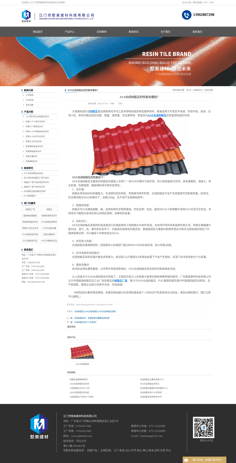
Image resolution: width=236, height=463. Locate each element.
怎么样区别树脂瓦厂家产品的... (37, 178)
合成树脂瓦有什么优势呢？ (85, 322)
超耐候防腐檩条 (30, 216)
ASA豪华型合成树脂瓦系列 (37, 117)
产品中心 (69, 31)
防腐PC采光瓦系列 (34, 141)
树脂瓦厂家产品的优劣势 (34, 187)
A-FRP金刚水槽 (49, 228)
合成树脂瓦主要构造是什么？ (152, 379)
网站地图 (197, 2)
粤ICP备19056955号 (74, 446)
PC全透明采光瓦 (30, 241)
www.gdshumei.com (81, 436)
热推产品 (92, 450)
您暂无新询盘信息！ (74, 450)
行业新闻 (29, 100)
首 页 (189, 90)
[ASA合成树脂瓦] (82, 351)
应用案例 (101, 31)
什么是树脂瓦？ (30, 196)
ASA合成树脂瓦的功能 (79, 392)
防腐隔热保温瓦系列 (34, 146)
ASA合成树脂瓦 (91, 311)
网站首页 (38, 31)
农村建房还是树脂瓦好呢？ (35, 191)
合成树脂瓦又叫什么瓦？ (80, 388)
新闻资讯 (133, 31)
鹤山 (139, 450)
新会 (122, 450)
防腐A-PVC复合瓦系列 (35, 121)
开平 (133, 450)
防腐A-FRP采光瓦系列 (35, 136)
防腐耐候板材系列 (33, 151)
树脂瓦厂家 (30, 209)
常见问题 (29, 105)
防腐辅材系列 (31, 161)
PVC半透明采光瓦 (49, 241)
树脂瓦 (49, 209)
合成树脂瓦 (79, 311)
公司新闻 (29, 95)
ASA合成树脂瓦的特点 (149, 384)
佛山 (145, 450)
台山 (128, 450)
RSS (206, 2)
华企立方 (81, 441)
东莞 (162, 450)
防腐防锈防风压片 (49, 216)
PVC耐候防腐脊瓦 (49, 222)
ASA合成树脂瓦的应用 (79, 384)
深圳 (156, 450)
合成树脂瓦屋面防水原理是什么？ (154, 388)
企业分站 (186, 2)
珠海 (151, 450)
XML (211, 2)
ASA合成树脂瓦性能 (107, 311)
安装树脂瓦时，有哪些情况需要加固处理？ (92, 318)
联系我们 (197, 31)
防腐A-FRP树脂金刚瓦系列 (37, 131)
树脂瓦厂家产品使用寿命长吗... (37, 182)
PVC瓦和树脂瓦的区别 (33, 173)
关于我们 (165, 31)
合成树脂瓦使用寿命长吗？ (151, 397)
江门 (116, 450)
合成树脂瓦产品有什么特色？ (82, 397)
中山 (168, 450)
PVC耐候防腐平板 (30, 234)
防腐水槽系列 (31, 156)
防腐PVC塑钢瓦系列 (34, 126)
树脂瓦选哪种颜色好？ (79, 379)
